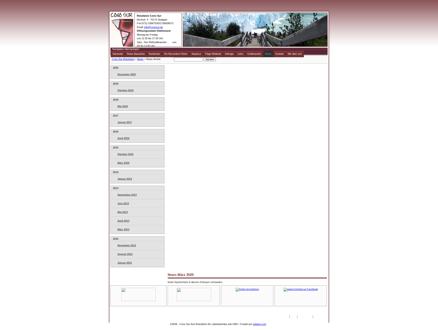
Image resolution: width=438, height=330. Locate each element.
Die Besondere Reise (176, 53)
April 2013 (123, 220)
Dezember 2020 (126, 74)
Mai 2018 (122, 106)
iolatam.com (259, 324)
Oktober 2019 (125, 90)
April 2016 (123, 138)
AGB (293, 317)
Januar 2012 (124, 262)
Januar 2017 (124, 122)
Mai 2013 (122, 212)
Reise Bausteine (136, 53)
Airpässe (196, 53)
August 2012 (125, 254)
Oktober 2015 (125, 154)
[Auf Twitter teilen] (110, 265)
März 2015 (123, 162)
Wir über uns (295, 53)
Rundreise (154, 53)
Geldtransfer (254, 53)
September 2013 (127, 194)
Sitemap (319, 317)
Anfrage (229, 53)
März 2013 (123, 229)
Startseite (117, 53)
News (268, 53)
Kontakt (279, 53)
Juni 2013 (123, 203)
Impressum (305, 317)
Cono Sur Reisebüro (123, 59)
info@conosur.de (153, 27)
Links (240, 53)
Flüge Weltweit (213, 53)
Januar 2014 (124, 178)
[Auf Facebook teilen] (105, 265)
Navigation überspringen (125, 49)
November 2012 (126, 245)
